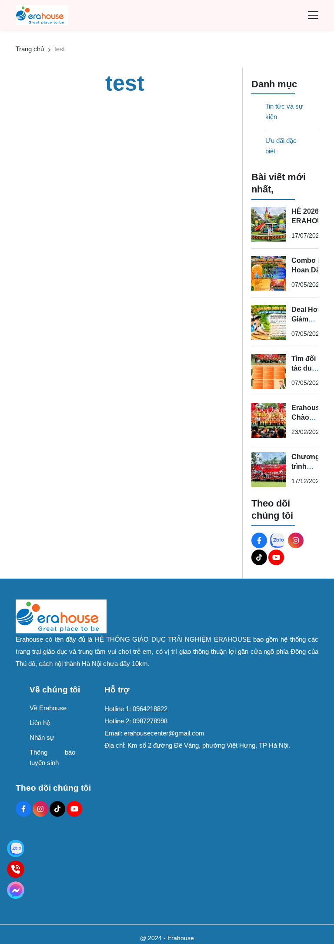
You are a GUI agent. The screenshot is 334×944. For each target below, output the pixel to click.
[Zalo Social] (277, 540)
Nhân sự (42, 737)
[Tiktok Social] (259, 557)
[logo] (42, 14)
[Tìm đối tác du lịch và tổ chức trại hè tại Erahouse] (268, 371)
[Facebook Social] (259, 540)
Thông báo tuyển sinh (52, 757)
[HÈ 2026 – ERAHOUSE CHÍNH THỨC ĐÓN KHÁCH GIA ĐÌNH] (268, 224)
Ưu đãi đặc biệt (281, 146)
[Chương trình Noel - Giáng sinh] (268, 469)
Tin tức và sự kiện (284, 111)
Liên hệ (40, 722)
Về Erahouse (48, 708)
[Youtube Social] (276, 557)
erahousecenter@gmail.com (164, 733)
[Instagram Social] (296, 540)
